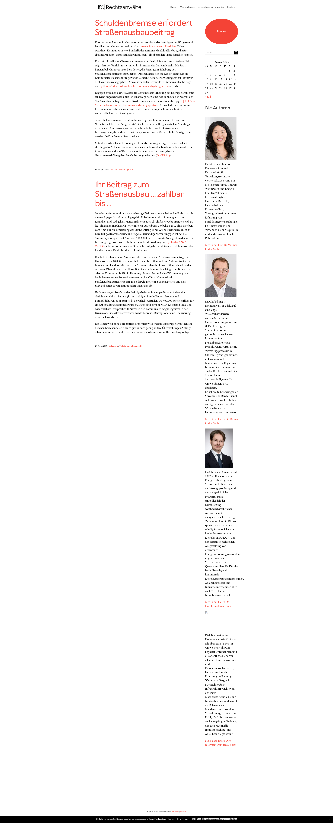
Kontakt (221, 31)
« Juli (208, 97)
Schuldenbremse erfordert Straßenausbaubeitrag (143, 28)
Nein (199, 819)
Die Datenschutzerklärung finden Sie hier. (220, 819)
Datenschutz (184, 811)
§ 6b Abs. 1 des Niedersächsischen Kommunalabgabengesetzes (134, 86)
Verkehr (114, 169)
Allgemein (113, 346)
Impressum (175, 811)
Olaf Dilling (163, 155)
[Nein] (329, 819)
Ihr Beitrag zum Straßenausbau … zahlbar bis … (139, 194)
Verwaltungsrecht (125, 169)
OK (194, 819)
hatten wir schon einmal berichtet (158, 46)
